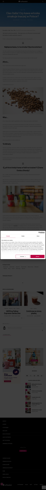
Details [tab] (23, 236)
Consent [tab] (8, 236)
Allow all (37, 256)
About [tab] (38, 236)
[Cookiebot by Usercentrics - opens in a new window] (39, 233)
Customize (22, 256)
